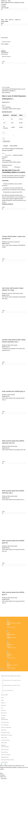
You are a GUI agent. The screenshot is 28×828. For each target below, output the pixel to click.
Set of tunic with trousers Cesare (15, 293)
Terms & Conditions (5, 754)
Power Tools (4, 737)
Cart (2, 707)
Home (3, 89)
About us (3, 702)
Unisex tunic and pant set (13, 241)
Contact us (3, 705)
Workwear (7, 89)
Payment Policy (5, 749)
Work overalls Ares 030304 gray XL (13, 391)
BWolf (11, 150)
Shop (2, 700)
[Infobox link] (14, 623)
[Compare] (3, 233)
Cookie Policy (4, 762)
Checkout (3, 710)
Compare (3, 715)
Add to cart (6, 141)
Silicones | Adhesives (6, 727)
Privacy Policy (4, 752)
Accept (2, 771)
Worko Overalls (11, 394)
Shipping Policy (5, 757)
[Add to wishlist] (3, 249)
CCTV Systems (4, 724)
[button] (3, 253)
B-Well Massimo (14, 89)
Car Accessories (5, 722)
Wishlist (3, 718)
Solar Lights (4, 742)
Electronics (3, 730)
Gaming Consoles (5, 732)
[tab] (8, 155)
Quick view (3, 256)
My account (4, 712)
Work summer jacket (12, 345)
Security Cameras (5, 740)
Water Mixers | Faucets (6, 735)
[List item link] (14, 686)
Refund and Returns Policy (7, 759)
